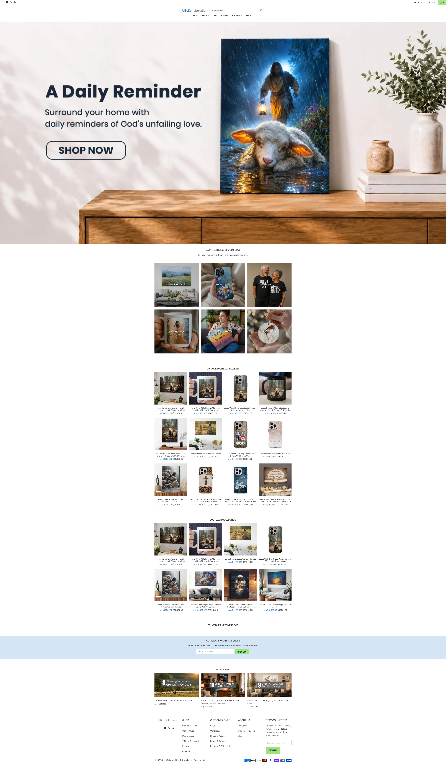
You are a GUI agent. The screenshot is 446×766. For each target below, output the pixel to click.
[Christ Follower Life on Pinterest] (11, 2)
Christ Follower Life (170, 760)
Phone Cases (188, 736)
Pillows (185, 746)
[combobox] (236, 10)
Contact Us (215, 731)
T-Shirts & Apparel (190, 741)
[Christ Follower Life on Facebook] (3, 2)
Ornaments (187, 751)
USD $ (416, 2)
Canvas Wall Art (189, 726)
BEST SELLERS (221, 15)
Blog (240, 736)
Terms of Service (201, 760)
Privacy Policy (186, 760)
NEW (195, 15)
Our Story (242, 726)
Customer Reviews (246, 731)
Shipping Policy (217, 736)
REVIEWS (237, 15)
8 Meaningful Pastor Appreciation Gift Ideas (173, 700)
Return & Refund (217, 741)
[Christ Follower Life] (194, 10)
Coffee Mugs (188, 731)
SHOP (205, 15)
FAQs (212, 726)
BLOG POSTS (223, 669)
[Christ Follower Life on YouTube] (7, 2)
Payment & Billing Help (220, 746)
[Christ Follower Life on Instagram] (15, 2)
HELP (248, 15)
